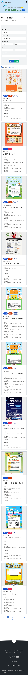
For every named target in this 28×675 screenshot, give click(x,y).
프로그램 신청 (15, 20)
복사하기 (24, 17)
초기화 (16, 61)
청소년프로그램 (7, 20)
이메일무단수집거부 (14, 665)
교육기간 (4, 47)
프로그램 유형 (5, 35)
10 (12, 619)
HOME (1, 20)
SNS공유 (22, 17)
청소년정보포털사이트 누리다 (6, 2)
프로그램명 (4, 53)
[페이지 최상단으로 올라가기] (14, 640)
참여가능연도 (5, 41)
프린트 (26, 17)
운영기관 (4, 29)
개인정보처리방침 (14, 657)
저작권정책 (14, 661)
